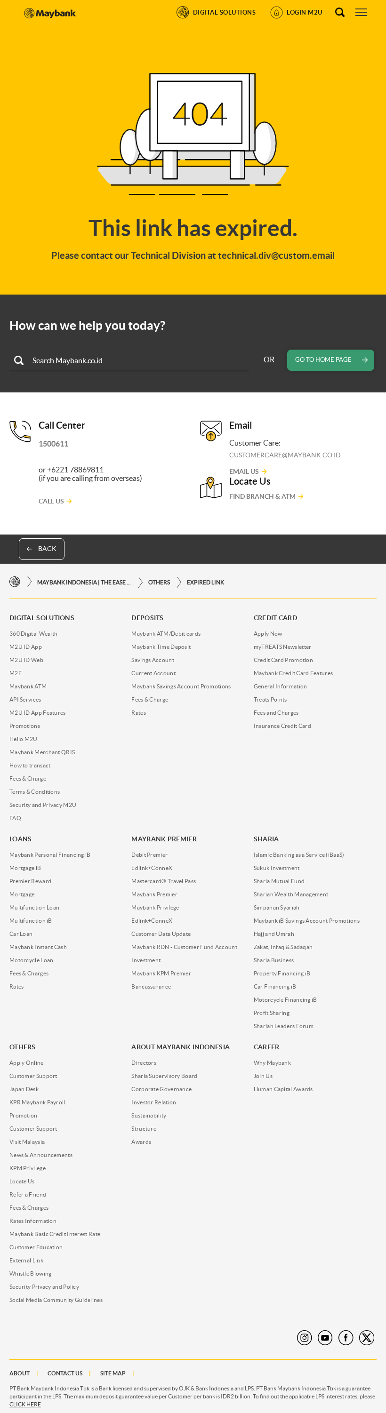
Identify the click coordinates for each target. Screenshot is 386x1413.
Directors (143, 1063)
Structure (143, 1129)
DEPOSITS (147, 618)
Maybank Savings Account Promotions (181, 686)
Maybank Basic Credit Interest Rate (54, 1234)
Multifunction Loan (34, 907)
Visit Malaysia (27, 1142)
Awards (141, 1142)
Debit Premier (149, 855)
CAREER (267, 1047)
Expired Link (205, 582)
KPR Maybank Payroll (37, 1102)
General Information (280, 686)
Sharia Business (274, 960)
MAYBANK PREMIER (164, 839)
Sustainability (148, 1115)
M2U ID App (25, 647)
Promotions (24, 726)
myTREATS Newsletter (283, 647)
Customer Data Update (161, 934)
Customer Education (36, 1247)
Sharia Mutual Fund (279, 881)
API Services (25, 699)
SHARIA (266, 839)
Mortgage (21, 894)
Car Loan (20, 934)
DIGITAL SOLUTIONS (41, 618)
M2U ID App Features (37, 713)
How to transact (30, 765)
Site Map (113, 1373)
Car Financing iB (275, 986)
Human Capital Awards (283, 1089)
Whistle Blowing (30, 1273)
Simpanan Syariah (277, 907)
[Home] (14, 582)
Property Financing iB (282, 973)
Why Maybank (272, 1063)
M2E (15, 673)
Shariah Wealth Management (291, 894)
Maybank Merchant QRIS (42, 752)
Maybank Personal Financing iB (50, 855)
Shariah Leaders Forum (284, 1026)
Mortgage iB (25, 868)
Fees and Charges (276, 713)
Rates (138, 713)
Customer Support (33, 1076)
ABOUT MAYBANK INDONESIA (180, 1047)
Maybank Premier (154, 894)
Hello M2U (23, 739)
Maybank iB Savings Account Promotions (307, 921)
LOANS (20, 839)
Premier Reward (30, 881)
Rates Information (32, 1221)
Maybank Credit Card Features (293, 673)
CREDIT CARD (275, 618)
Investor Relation (153, 1102)
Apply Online (26, 1063)
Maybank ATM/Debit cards (166, 634)
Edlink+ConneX (151, 868)
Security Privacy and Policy (44, 1287)
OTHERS (159, 582)
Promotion (23, 1115)
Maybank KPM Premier (161, 973)
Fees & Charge (27, 778)
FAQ (15, 818)
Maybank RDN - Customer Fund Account (184, 947)
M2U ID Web (26, 660)
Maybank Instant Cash (38, 947)
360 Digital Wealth (33, 634)
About (19, 1373)
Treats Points (270, 699)
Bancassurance (151, 986)
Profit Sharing (272, 1013)
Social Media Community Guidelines (56, 1300)
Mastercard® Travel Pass (163, 881)
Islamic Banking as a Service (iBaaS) (299, 855)
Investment (146, 960)
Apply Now (268, 634)
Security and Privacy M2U (42, 805)
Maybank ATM (28, 686)
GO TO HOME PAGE (323, 359)
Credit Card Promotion (283, 660)
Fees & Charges (28, 973)
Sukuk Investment (277, 868)
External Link (26, 1260)
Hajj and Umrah (274, 934)
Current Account (153, 673)
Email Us (244, 471)
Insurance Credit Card (282, 726)
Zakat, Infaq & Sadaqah (283, 947)
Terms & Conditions (34, 792)
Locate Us (22, 1181)
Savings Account (152, 660)
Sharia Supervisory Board (164, 1076)
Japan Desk (24, 1089)
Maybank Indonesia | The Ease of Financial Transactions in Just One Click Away (84, 582)
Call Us (51, 501)
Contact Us (65, 1373)
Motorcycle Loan (31, 960)
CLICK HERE (25, 1404)
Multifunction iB (30, 921)
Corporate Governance (161, 1089)
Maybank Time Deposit (161, 647)
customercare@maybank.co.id (285, 455)
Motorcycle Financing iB (285, 1000)
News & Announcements (40, 1155)
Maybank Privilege (155, 907)
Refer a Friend (27, 1194)
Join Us (263, 1076)
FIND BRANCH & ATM (262, 496)
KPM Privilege (27, 1168)
